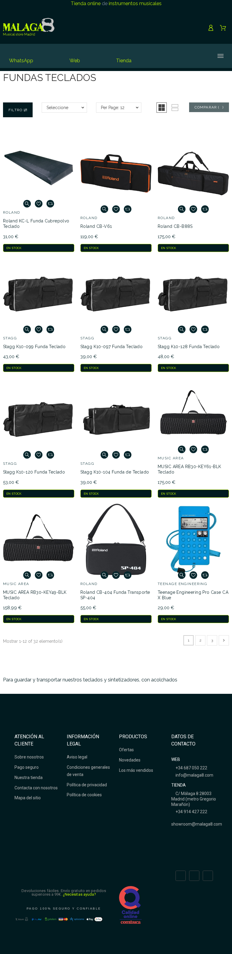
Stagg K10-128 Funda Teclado (189, 346)
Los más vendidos (136, 770)
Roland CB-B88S (175, 226)
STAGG (10, 338)
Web (74, 60)
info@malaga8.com (194, 775)
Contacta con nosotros (36, 787)
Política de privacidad (87, 784)
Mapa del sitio (27, 797)
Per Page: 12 (112, 107)
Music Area (171, 458)
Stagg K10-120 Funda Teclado (34, 472)
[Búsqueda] (172, 56)
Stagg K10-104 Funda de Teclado (114, 472)
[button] (161, 107)
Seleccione (57, 107)
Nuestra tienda (28, 777)
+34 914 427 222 (191, 811)
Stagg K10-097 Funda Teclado (111, 346)
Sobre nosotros (29, 757)
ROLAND (11, 212)
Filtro (16, 110)
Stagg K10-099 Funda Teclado (34, 346)
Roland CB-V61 (96, 226)
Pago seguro (26, 767)
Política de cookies (84, 794)
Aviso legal (77, 757)
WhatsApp (21, 60)
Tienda (123, 60)
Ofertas (126, 749)
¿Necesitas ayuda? (79, 894)
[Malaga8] (28, 28)
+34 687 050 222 (191, 767)
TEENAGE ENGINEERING (182, 584)
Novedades (129, 760)
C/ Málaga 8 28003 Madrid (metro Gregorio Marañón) (193, 799)
